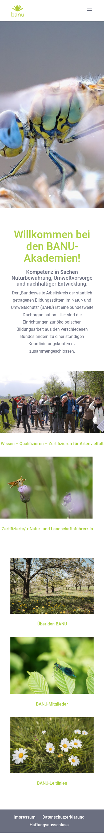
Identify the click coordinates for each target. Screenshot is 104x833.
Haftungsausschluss (49, 824)
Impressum (24, 817)
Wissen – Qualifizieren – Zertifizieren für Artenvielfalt (52, 443)
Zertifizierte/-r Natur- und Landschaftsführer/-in (47, 528)
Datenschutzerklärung (63, 817)
